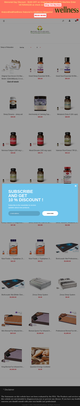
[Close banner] (77, 9)
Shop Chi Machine (53, 5)
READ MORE (40, 15)
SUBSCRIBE (50, 213)
